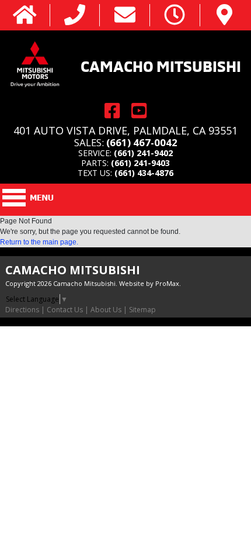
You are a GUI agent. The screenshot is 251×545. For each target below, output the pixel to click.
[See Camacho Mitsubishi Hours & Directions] (174, 15)
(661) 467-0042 (141, 142)
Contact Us (65, 310)
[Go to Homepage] (25, 15)
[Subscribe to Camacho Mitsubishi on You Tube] (139, 111)
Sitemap (142, 310)
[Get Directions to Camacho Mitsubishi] (224, 15)
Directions (22, 310)
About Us (105, 310)
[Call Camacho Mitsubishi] (74, 15)
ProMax (167, 283)
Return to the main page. (39, 242)
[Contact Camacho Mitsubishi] (124, 15)
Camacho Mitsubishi (161, 64)
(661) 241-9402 (143, 152)
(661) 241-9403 (140, 162)
